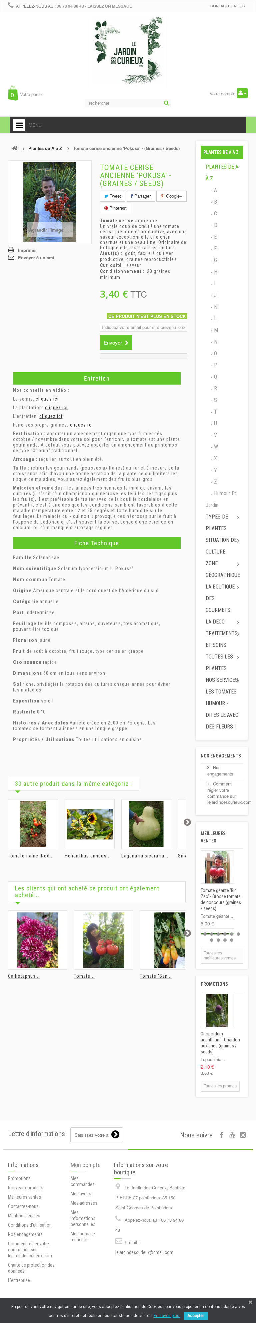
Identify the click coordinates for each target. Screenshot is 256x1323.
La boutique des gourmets (220, 598)
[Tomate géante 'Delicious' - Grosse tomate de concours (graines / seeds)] (103, 940)
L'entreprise (19, 1280)
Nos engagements (221, 755)
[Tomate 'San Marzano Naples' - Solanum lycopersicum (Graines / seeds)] (169, 940)
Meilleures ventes (24, 1197)
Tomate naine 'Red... (31, 856)
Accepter (195, 1315)
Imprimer (27, 250)
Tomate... (84, 976)
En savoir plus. (167, 1315)
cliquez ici (47, 399)
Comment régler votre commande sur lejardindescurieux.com (229, 792)
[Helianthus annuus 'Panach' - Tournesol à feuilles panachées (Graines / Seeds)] (90, 824)
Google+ (173, 196)
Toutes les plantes (219, 662)
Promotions (214, 984)
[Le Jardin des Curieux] (128, 58)
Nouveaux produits (25, 1187)
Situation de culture (221, 546)
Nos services (222, 680)
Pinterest (117, 208)
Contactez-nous (227, 5)
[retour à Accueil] (14, 148)
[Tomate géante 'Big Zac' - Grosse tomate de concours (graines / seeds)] (217, 867)
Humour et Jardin (221, 499)
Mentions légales (24, 1215)
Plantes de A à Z (45, 148)
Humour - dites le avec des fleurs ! (222, 715)
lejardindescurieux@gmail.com (144, 1252)
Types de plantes (217, 523)
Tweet (114, 196)
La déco (215, 622)
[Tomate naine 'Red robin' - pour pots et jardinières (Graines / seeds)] (33, 824)
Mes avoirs (81, 1193)
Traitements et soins (222, 639)
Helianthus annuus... (88, 856)
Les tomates (221, 691)
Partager (142, 196)
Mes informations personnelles (83, 1218)
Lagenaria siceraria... (144, 856)
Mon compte (86, 1164)
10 (231, 940)
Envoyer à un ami (36, 257)
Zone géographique (223, 569)
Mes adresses (84, 1203)
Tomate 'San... (156, 976)
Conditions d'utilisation (30, 1225)
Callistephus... (24, 976)
